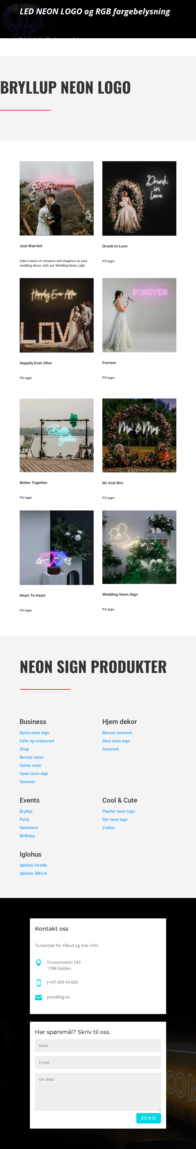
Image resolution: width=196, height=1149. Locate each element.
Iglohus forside (33, 865)
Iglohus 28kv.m (33, 873)
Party (24, 819)
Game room (30, 765)
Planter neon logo (118, 811)
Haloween (29, 827)
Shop (24, 749)
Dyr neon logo (115, 819)
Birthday (27, 835)
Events (30, 800)
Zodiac (108, 827)
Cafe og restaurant (37, 741)
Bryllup (26, 811)
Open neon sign (34, 773)
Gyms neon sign (34, 732)
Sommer (27, 781)
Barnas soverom (117, 732)
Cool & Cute (120, 800)
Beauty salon (31, 757)
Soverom (110, 749)
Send (148, 1118)
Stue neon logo (116, 741)
